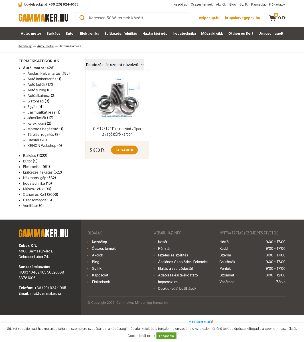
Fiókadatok (277, 4)
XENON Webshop (41, 145)
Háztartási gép (155, 33)
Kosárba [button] (124, 150)
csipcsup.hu (210, 18)
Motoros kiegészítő (42, 129)
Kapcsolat (258, 4)
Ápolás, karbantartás (44, 73)
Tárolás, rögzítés (40, 134)
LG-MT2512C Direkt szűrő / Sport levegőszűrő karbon (117, 131)
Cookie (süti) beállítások (177, 288)
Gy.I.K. (243, 4)
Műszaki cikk (212, 33)
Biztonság (35, 101)
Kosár (162, 242)
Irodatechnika (184, 33)
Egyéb (32, 106)
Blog (232, 4)
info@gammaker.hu (45, 293)
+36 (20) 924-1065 (64, 4)
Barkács (53, 33)
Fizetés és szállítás (173, 255)
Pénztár (164, 248)
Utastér (33, 140)
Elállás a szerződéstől (175, 268)
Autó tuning (36, 90)
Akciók (221, 4)
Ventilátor (30, 205)
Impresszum (168, 282)
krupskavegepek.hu (242, 18)
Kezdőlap (180, 4)
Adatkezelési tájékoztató (178, 275)
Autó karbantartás (41, 79)
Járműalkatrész (41, 112)
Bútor (70, 33)
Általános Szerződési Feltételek (183, 262)
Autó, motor (31, 33)
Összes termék (202, 4)
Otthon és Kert (240, 33)
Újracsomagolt (270, 33)
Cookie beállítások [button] (141, 336)
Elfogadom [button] (166, 336)
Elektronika (89, 33)
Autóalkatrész (38, 95)
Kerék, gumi (36, 123)
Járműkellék (36, 118)
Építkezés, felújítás (120, 33)
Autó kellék (36, 84)
